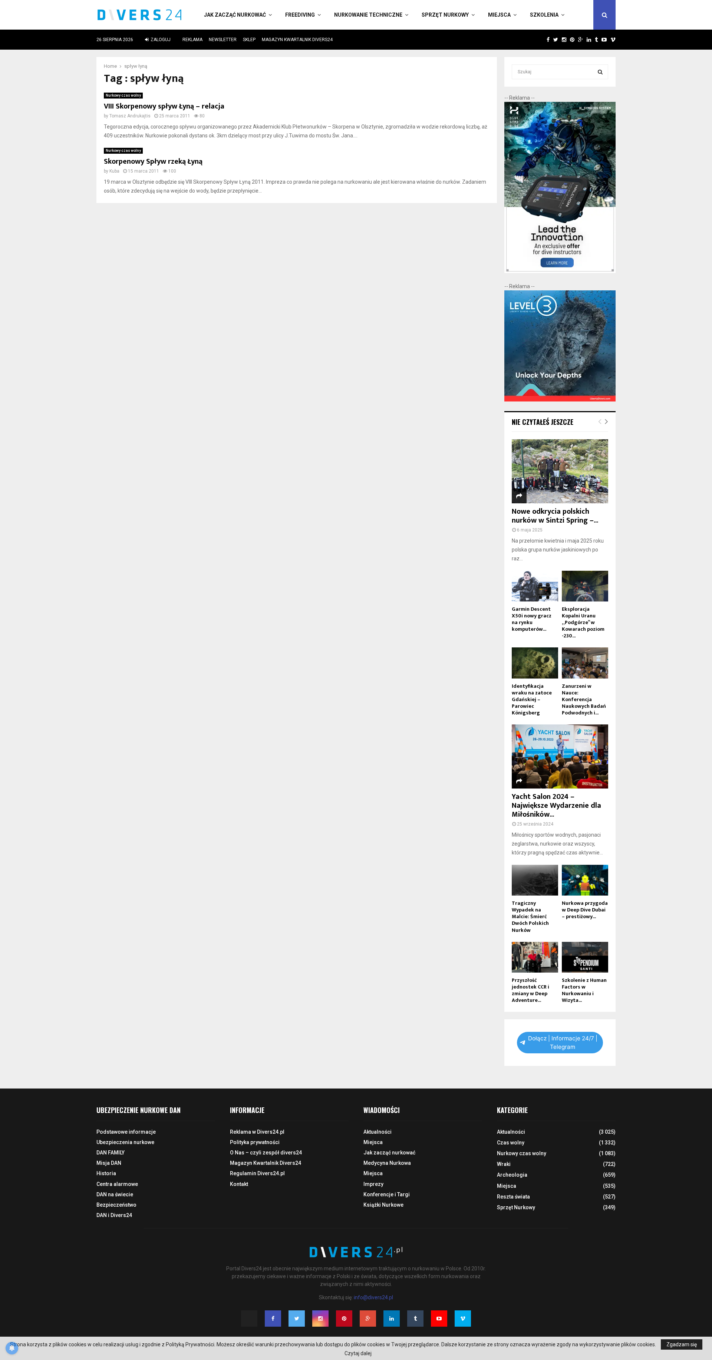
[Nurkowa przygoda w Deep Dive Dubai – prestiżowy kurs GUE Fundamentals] (585, 880)
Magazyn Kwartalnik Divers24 (297, 39)
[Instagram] (320, 1318)
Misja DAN (108, 1163)
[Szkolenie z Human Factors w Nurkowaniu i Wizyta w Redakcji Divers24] (585, 957)
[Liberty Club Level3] (560, 400)
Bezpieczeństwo (116, 1205)
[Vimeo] (463, 1318)
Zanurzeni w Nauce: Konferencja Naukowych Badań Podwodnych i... (584, 699)
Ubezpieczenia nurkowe (125, 1142)
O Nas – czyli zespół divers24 (266, 1153)
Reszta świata (513, 1197)
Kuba (114, 171)
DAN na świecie (114, 1194)
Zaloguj (160, 39)
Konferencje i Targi (386, 1194)
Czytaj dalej (358, 1353)
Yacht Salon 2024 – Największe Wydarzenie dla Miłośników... (556, 805)
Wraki (504, 1164)
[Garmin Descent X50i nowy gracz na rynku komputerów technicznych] (535, 586)
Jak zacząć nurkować (235, 15)
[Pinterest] (344, 1318)
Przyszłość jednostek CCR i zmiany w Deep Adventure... (530, 990)
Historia (106, 1173)
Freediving (300, 15)
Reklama (192, 39)
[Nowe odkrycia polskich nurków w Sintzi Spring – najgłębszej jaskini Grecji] (560, 471)
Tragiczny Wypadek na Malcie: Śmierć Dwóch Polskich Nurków (530, 916)
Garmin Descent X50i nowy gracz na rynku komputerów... (531, 619)
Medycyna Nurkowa (387, 1163)
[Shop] (541, 40)
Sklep (249, 39)
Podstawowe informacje (126, 1132)
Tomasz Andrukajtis (130, 116)
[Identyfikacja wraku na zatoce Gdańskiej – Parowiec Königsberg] (535, 662)
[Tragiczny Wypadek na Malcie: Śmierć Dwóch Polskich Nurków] (535, 880)
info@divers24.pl (373, 1297)
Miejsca (499, 15)
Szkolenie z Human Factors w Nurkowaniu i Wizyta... (584, 990)
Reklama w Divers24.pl (257, 1132)
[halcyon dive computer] (560, 271)
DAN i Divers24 (114, 1215)
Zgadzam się (681, 1344)
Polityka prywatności (255, 1142)
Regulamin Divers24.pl (257, 1173)
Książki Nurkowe (383, 1205)
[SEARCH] (600, 71)
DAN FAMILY (110, 1153)
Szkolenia (544, 15)
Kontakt (239, 1184)
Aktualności (377, 1132)
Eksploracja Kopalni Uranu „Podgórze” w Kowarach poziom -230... (583, 622)
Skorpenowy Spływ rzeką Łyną (153, 161)
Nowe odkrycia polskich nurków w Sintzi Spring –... (555, 516)
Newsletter (223, 39)
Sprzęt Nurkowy (445, 15)
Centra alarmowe (117, 1184)
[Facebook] (273, 1318)
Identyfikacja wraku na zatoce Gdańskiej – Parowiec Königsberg (532, 699)
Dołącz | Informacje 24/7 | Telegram (562, 1042)
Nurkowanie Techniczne (368, 15)
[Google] (368, 1318)
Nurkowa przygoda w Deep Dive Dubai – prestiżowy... (585, 910)
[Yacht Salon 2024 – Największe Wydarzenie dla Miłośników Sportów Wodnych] (560, 756)
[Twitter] (297, 1318)
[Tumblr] (415, 1318)
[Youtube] (439, 1318)
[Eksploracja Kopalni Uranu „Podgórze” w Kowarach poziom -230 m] (585, 586)
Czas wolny (510, 1143)
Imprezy (373, 1184)
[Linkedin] (391, 1318)
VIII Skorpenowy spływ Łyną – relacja (164, 106)
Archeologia (512, 1175)
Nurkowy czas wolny (123, 95)
